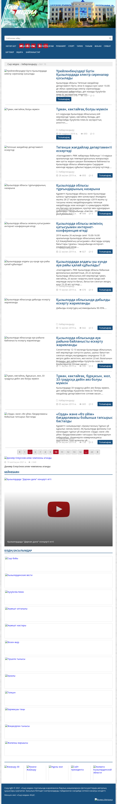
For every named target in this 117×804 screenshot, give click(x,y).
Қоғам (50, 46)
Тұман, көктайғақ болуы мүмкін (82, 109)
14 (80, 452)
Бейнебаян (11, 472)
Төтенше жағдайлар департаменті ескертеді (84, 149)
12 (68, 452)
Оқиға (19, 52)
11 (62, 452)
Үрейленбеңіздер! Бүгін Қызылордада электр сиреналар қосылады (82, 74)
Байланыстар (33, 52)
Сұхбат (107, 46)
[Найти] (110, 38)
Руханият (61, 46)
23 (92, 452)
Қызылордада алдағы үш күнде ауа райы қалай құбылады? (81, 263)
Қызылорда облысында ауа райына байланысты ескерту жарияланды (79, 341)
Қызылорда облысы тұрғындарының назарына (78, 187)
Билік (41, 46)
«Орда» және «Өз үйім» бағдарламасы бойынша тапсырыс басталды (84, 417)
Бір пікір (10, 52)
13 (74, 452)
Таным (88, 46)
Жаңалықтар (26, 46)
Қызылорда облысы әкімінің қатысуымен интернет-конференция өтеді (79, 227)
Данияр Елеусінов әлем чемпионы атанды (27, 466)
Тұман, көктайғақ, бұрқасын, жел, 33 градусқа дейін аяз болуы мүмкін (83, 379)
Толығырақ (64, 99)
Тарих (80, 46)
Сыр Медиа (20, 9)
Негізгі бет (11, 46)
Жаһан (98, 46)
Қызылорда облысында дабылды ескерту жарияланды (83, 301)
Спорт (71, 46)
